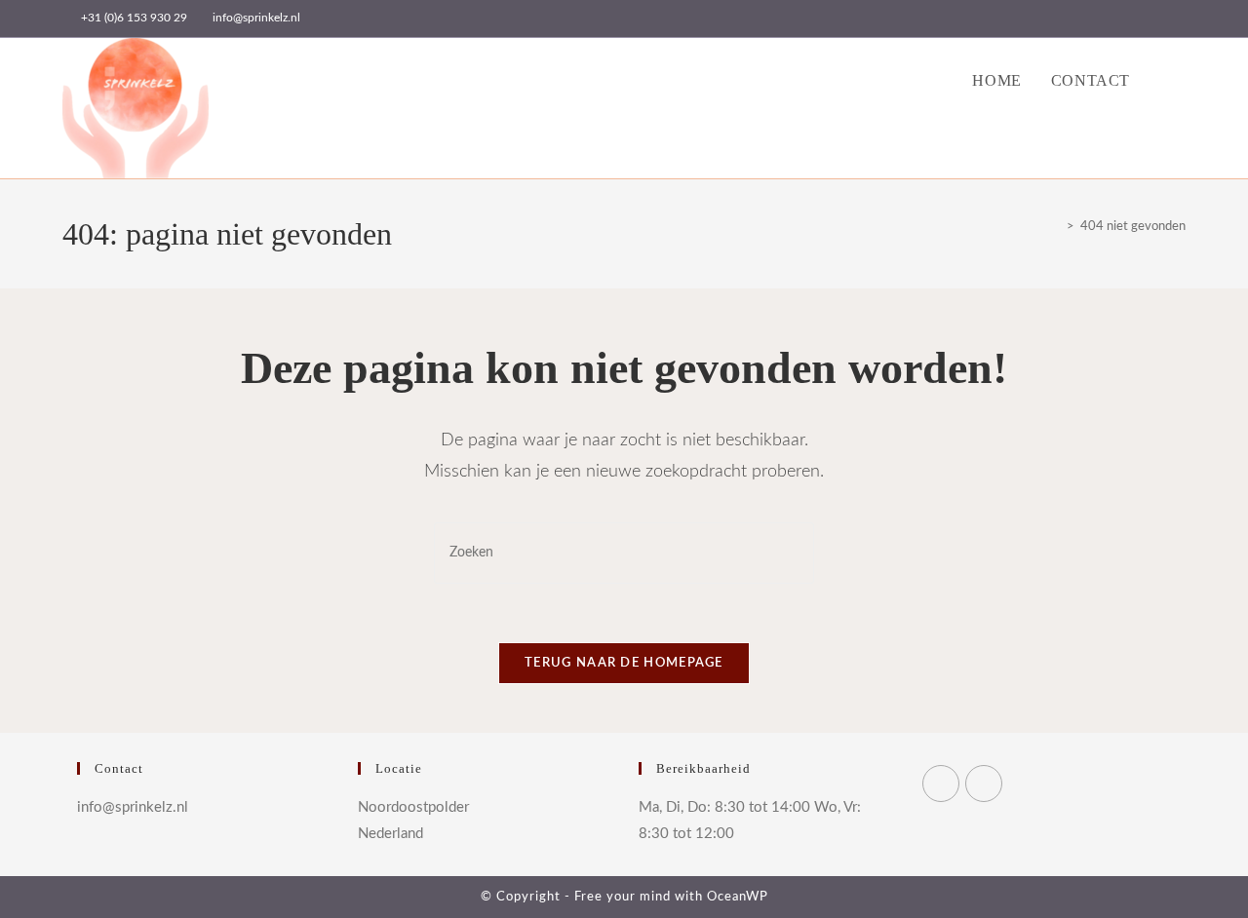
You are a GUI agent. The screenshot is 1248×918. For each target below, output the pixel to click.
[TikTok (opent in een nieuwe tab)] (1177, 18)
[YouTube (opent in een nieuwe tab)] (1158, 18)
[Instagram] (983, 783)
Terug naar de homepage (624, 663)
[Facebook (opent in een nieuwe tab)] (1113, 18)
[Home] (1056, 226)
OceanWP (737, 897)
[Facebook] (940, 783)
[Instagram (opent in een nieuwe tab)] (1135, 18)
